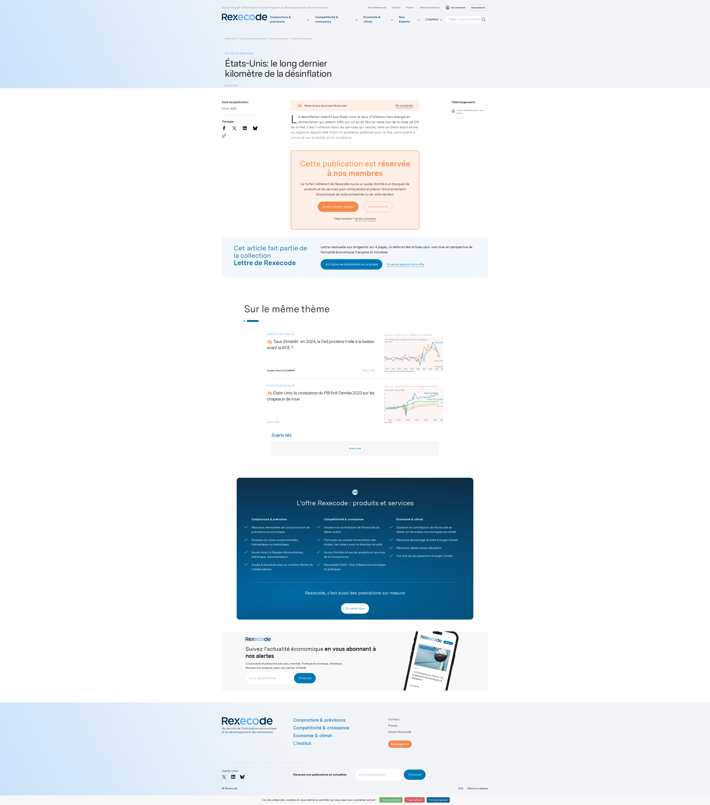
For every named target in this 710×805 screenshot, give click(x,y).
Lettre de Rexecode (301, 39)
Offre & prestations (430, 7)
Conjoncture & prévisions (280, 19)
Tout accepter (391, 800)
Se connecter (404, 105)
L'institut (432, 19)
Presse (410, 7)
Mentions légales (478, 788)
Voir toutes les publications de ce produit (351, 264)
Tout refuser (414, 800)
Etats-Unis (355, 448)
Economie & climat (372, 19)
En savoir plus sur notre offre (405, 264)
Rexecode (230, 39)
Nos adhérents (378, 206)
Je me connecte (365, 218)
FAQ (460, 788)
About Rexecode (377, 7)
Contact (396, 7)
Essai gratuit (400, 744)
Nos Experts (404, 19)
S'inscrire (304, 678)
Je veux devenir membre (338, 206)
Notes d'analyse (279, 39)
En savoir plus (355, 608)
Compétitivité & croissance (326, 19)
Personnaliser (438, 800)
